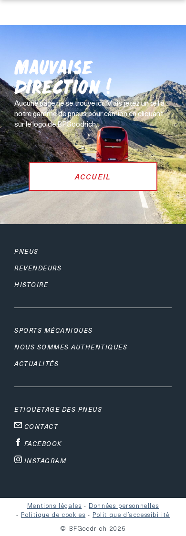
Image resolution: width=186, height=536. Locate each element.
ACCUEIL (93, 176)
